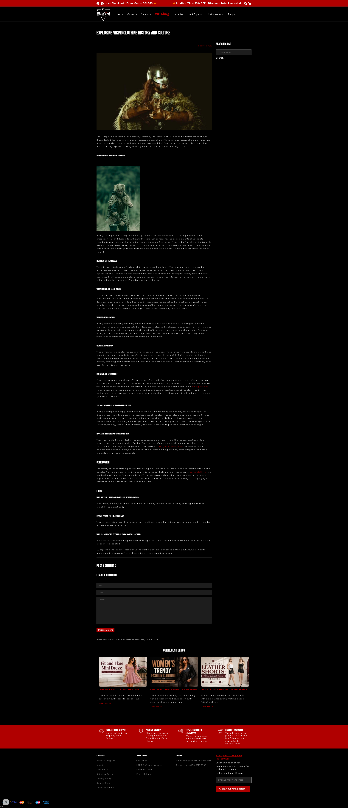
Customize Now (215, 14)
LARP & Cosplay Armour (149, 765)
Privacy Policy (104, 778)
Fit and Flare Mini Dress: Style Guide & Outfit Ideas (119, 689)
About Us (101, 765)
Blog (230, 14)
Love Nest (179, 14)
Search (220, 58)
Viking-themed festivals (170, 446)
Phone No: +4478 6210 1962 (191, 765)
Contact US (103, 769)
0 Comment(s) (205, 46)
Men (119, 14)
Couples (145, 14)
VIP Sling (162, 13)
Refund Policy (104, 783)
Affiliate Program (106, 761)
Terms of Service (105, 787)
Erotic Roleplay (144, 774)
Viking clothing (200, 386)
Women (131, 14)
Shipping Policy (105, 774)
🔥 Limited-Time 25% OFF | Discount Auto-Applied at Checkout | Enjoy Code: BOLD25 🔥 (194, 3)
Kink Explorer (196, 14)
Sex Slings (141, 761)
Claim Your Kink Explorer (232, 788)
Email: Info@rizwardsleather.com (194, 761)
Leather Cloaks (144, 769)
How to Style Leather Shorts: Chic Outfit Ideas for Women (224, 689)
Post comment (105, 630)
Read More (105, 703)
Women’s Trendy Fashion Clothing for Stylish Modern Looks (173, 689)
